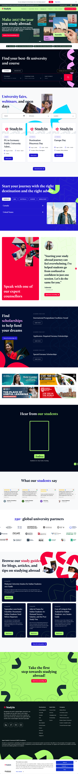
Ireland (40, 720)
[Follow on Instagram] (21, 725)
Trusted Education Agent (65, 725)
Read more (9, 597)
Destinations (23, 8)
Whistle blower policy (64, 717)
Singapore (41, 735)
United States (42, 725)
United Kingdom (42, 710)
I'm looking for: (7, 76)
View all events (38, 169)
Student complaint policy (65, 722)
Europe (32, 199)
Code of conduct (63, 715)
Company (60, 8)
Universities (17, 71)
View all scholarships (9, 338)
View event (8, 158)
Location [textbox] (56, 116)
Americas (6, 199)
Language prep (43, 8)
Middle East (42, 199)
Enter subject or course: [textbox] (10, 78)
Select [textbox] (46, 78)
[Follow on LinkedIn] (6, 725)
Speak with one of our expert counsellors (18, 291)
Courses (6, 71)
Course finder (31, 8)
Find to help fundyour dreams (12, 323)
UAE (40, 717)
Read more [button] (3, 497)
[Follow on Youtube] (16, 725)
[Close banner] (76, 761)
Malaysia (41, 733)
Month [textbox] (6, 116)
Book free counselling (69, 8)
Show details (19, 771)
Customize (64, 766)
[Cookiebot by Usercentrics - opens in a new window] (8, 772)
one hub (36, 5)
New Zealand (42, 722)
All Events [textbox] (31, 116)
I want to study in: (49, 76)
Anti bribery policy (64, 712)
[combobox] (12, 78)
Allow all (65, 762)
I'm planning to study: (29, 76)
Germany (41, 730)
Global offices (63, 710)
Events (56, 8)
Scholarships (52, 717)
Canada (40, 715)
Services (36, 8)
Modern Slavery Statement (66, 720)
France (40, 728)
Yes (51, 2)
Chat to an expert (8, 34)
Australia (23, 199)
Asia (14, 199)
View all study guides (38, 644)
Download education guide (67, 71)
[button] (38, 41)
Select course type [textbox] (29, 78)
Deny (65, 769)
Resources (51, 8)
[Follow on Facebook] (11, 725)
